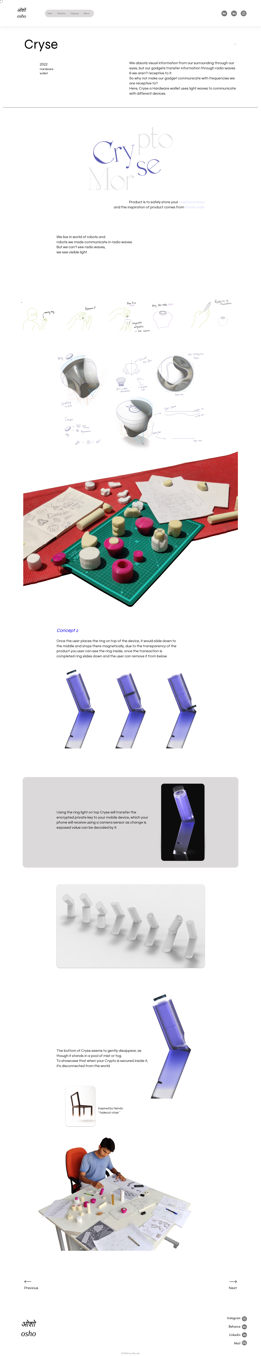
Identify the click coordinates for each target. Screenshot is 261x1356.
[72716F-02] (233, 13)
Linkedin (234, 1335)
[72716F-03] (224, 13)
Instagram (233, 1318)
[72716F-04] (243, 13)
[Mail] (244, 1343)
